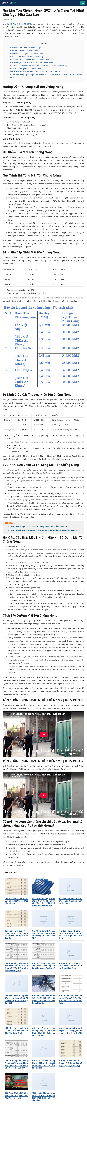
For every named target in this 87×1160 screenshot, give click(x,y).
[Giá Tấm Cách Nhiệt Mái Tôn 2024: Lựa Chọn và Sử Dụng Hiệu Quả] (70, 951)
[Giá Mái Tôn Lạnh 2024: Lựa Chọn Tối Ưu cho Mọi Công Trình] (16, 886)
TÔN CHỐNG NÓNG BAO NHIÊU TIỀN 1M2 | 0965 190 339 (37, 72)
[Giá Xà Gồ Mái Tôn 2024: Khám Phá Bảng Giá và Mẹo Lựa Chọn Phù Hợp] (70, 1048)
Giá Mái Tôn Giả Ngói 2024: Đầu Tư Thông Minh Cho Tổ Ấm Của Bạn (37, 526)
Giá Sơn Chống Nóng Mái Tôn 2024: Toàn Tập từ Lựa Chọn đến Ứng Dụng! (43, 965)
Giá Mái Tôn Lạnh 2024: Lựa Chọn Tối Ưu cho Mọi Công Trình (16, 901)
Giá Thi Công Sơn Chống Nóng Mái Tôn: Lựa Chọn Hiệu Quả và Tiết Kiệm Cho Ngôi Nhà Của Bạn (16, 1064)
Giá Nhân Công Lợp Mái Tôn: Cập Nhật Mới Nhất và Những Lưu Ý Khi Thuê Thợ (43, 934)
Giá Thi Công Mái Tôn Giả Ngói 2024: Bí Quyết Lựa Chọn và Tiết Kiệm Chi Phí (70, 1030)
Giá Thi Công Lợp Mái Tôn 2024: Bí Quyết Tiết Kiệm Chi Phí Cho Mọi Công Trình (70, 999)
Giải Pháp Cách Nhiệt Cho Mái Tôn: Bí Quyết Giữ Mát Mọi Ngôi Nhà (16, 1095)
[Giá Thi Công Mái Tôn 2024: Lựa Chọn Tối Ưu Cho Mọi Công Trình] (16, 1016)
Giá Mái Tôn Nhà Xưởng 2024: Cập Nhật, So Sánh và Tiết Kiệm (70, 901)
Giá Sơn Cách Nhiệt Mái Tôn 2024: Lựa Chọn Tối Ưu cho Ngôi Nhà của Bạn (70, 934)
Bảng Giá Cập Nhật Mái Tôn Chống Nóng (26, 57)
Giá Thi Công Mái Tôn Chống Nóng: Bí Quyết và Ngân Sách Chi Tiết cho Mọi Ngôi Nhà (43, 1032)
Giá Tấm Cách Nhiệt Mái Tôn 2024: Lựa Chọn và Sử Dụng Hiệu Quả (70, 965)
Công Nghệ (9, 2)
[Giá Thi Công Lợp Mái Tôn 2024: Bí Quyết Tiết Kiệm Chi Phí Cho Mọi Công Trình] (70, 984)
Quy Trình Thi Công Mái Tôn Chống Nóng (26, 54)
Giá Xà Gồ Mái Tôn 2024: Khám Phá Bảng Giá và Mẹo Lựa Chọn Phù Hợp (70, 1063)
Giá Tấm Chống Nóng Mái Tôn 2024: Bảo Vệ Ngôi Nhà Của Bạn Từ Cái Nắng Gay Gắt (16, 999)
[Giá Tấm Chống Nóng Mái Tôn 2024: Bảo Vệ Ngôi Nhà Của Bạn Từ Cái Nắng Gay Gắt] (16, 984)
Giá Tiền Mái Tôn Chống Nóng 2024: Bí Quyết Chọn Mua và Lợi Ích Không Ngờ (43, 1064)
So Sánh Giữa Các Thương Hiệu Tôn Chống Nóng (29, 60)
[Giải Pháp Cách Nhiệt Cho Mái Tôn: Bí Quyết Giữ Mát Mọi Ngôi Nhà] (16, 1081)
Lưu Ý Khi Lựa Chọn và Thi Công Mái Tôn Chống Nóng (31, 63)
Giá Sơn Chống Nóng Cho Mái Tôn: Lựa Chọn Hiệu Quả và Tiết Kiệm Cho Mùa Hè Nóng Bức (16, 967)
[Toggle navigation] (82, 3)
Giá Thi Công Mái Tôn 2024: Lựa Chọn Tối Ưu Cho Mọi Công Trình (16, 1030)
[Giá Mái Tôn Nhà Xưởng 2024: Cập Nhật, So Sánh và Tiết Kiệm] (70, 886)
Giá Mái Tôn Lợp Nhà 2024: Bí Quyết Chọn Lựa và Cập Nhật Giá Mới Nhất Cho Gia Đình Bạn (43, 902)
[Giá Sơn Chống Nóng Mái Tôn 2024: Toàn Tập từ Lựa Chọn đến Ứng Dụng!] (43, 951)
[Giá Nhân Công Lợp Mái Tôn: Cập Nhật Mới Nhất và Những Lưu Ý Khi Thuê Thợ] (43, 919)
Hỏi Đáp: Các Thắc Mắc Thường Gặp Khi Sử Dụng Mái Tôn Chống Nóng (38, 66)
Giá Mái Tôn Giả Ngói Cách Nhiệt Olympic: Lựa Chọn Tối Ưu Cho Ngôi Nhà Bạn (42, 530)
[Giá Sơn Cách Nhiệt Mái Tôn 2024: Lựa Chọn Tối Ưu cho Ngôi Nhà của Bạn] (70, 919)
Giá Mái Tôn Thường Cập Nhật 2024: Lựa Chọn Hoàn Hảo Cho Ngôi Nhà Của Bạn (16, 934)
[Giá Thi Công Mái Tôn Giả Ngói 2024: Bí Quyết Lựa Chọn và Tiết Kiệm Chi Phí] (70, 1016)
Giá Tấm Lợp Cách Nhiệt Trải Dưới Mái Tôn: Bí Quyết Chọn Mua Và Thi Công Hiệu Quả (43, 999)
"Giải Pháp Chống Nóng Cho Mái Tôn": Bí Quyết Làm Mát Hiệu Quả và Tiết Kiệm (43, 1096)
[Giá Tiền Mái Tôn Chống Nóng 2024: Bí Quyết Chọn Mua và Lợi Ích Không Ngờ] (43, 1048)
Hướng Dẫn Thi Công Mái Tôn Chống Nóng (27, 48)
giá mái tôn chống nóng (20, 24)
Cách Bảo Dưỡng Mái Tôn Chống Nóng (25, 69)
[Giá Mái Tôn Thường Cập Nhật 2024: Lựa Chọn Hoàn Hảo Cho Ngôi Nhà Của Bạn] (16, 919)
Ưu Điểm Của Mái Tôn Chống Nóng (24, 51)
